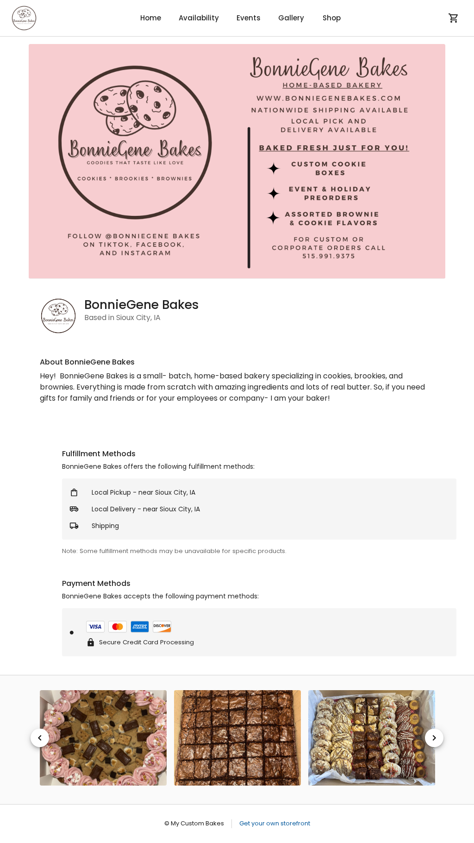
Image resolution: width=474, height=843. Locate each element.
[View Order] (453, 18)
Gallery (291, 18)
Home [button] (150, 18)
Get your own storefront (274, 823)
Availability (199, 18)
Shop (332, 18)
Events (249, 18)
